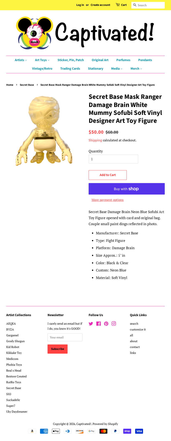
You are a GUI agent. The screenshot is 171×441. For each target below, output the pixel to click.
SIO (8, 394)
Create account (100, 5)
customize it (138, 329)
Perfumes (123, 60)
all (131, 335)
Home (9, 85)
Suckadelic (13, 400)
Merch (135, 68)
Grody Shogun (15, 341)
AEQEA (11, 323)
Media (115, 68)
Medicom (12, 359)
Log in (80, 5)
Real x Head (13, 370)
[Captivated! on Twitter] (91, 324)
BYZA (10, 329)
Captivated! (83, 424)
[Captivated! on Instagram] (113, 324)
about (133, 341)
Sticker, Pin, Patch (71, 60)
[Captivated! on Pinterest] (106, 324)
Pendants (145, 60)
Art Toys (41, 60)
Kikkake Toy (14, 353)
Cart (124, 5)
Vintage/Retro (42, 68)
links (133, 353)
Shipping (95, 140)
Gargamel (12, 335)
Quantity (96, 151)
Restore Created (16, 376)
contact (135, 347)
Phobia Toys (14, 365)
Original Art (100, 60)
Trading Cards (70, 68)
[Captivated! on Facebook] (98, 324)
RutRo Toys (13, 382)
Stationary (95, 68)
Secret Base (27, 85)
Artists (20, 60)
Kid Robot (12, 347)
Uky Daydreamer (16, 411)
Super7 (10, 406)
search (134, 323)
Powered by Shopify (105, 424)
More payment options (108, 200)
